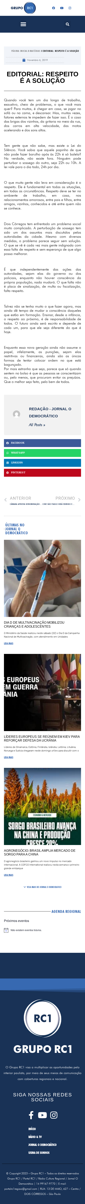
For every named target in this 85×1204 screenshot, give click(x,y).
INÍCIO (32, 1129)
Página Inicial (19, 50)
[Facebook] (54, 8)
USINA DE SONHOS (38, 1153)
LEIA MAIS (8, 643)
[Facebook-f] (31, 1115)
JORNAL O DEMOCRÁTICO (42, 1145)
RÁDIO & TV (35, 1137)
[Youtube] (62, 8)
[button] (23, 24)
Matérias (35, 50)
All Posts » (37, 425)
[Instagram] (70, 8)
